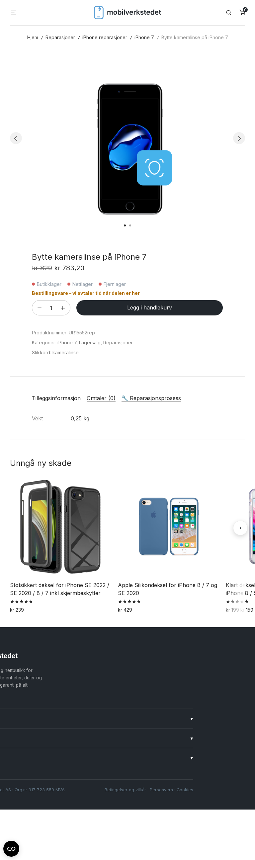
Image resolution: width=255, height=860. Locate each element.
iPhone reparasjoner (104, 37)
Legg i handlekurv (149, 307)
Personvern (161, 789)
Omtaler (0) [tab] (101, 398)
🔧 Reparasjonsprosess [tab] (151, 398)
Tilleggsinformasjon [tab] (56, 398)
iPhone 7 (144, 37)
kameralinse (65, 352)
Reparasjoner (60, 37)
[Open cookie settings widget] (11, 848)
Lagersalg (90, 342)
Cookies (185, 789)
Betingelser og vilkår (125, 789)
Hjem (32, 37)
